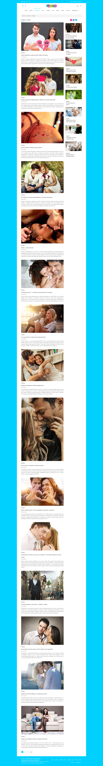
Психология (37, 10)
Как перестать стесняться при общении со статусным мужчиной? (37, 197)
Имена (71, 1)
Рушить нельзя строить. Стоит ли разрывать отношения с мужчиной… (38, 510)
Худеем (31, 10)
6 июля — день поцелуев (27, 247)
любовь (23, 52)
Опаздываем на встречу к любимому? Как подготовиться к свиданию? (71, 138)
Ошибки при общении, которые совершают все (32, 385)
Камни (74, 1)
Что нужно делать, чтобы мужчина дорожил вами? (33, 337)
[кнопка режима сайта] (78, 6)
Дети (43, 10)
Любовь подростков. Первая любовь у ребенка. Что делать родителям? (38, 99)
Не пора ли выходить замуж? (70, 103)
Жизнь (57, 10)
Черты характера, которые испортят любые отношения (34, 55)
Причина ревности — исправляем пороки (70, 155)
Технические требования (34, 760)
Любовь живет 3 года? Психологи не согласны (71, 70)
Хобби (62, 10)
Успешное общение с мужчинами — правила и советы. (34, 604)
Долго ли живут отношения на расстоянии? (31, 147)
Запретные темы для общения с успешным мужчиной (34, 694)
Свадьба (48, 10)
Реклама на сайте (24, 760)
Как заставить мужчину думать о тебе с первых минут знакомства (37, 649)
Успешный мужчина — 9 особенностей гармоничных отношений (36, 292)
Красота (68, 10)
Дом (53, 10)
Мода (26, 10)
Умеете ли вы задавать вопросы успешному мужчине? (34, 739)
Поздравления (79, 1)
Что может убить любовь (71, 87)
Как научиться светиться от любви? (71, 53)
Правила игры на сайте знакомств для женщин (71, 121)
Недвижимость (75, 10)
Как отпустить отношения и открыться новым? (32, 465)
